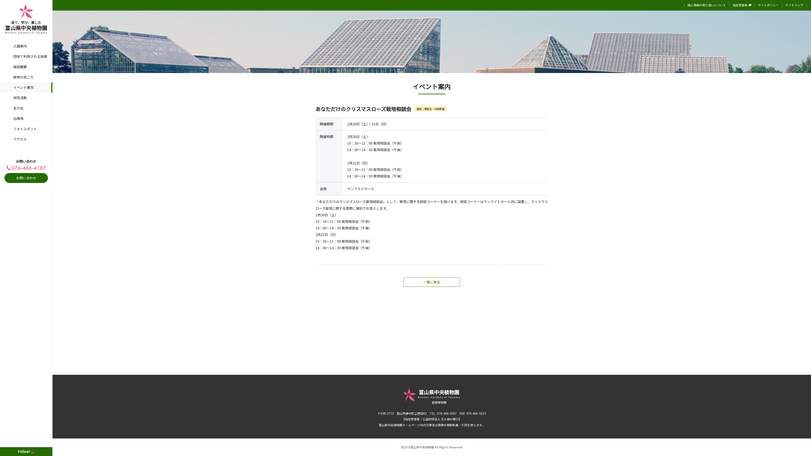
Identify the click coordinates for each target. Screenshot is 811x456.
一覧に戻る (431, 281)
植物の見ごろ (23, 77)
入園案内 (20, 46)
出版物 (18, 118)
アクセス (20, 139)
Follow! (24, 451)
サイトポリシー (768, 5)
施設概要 (20, 66)
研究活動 (20, 97)
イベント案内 (23, 87)
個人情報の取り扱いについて (706, 5)
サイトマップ (794, 5)
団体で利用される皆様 (30, 56)
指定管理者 (740, 5)
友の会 (18, 108)
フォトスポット (25, 128)
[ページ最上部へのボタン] (801, 446)
